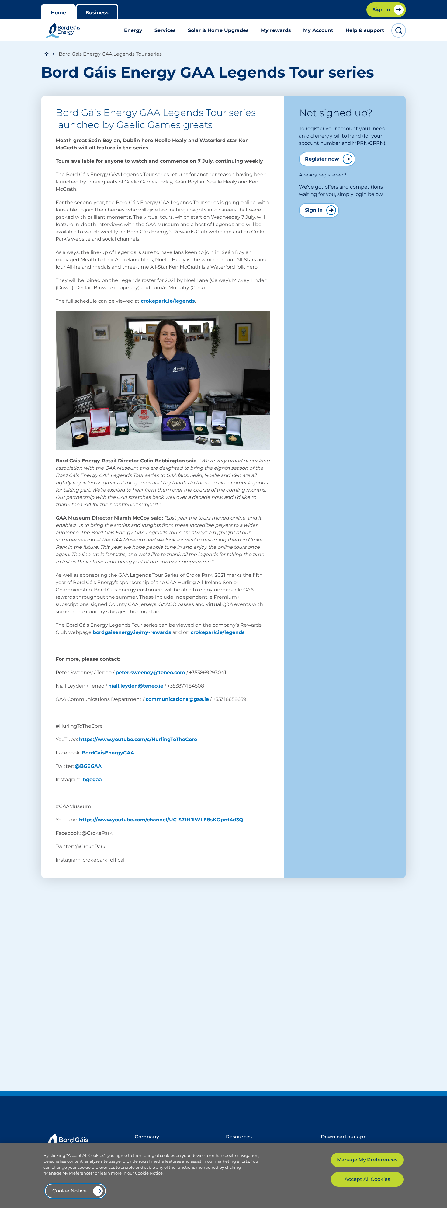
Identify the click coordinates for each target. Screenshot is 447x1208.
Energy (133, 30)
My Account (318, 30)
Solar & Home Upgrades (218, 30)
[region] (223, 1175)
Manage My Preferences (367, 1160)
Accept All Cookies (367, 1179)
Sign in (314, 210)
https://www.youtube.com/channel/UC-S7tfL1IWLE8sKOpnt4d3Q (161, 820)
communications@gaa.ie (177, 699)
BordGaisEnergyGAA (108, 753)
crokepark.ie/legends (168, 301)
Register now (322, 159)
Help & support (364, 30)
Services (165, 30)
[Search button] (398, 30)
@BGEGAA (88, 766)
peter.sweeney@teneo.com (150, 672)
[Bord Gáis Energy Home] (63, 30)
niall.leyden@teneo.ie (135, 686)
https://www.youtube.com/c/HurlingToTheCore (138, 739)
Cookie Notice (69, 1191)
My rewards (276, 30)
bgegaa (92, 779)
